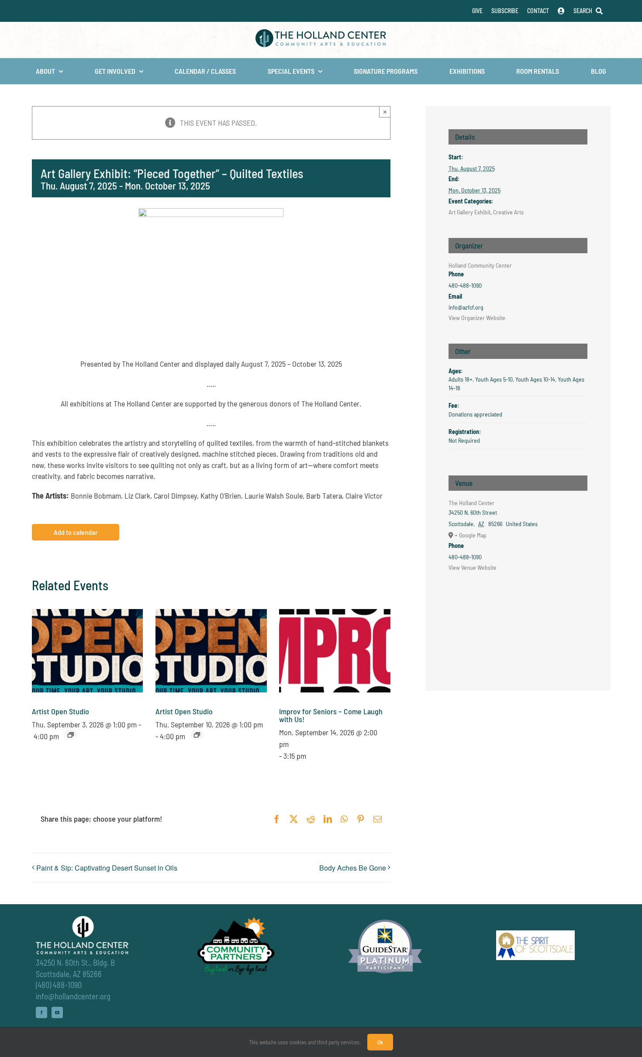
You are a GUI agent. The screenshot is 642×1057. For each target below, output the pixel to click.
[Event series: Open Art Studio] (71, 734)
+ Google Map (471, 535)
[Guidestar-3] (385, 919)
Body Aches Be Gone (352, 868)
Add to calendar (75, 532)
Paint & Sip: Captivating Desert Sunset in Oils (106, 868)
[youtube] (57, 1012)
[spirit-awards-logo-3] (535, 934)
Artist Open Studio (60, 711)
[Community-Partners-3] (235, 919)
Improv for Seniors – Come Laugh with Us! (331, 715)
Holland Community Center (480, 265)
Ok (380, 1042)
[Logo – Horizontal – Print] (321, 33)
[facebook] (41, 1012)
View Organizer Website (477, 317)
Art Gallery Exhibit (469, 212)
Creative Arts (508, 212)
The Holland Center (471, 502)
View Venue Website (473, 567)
